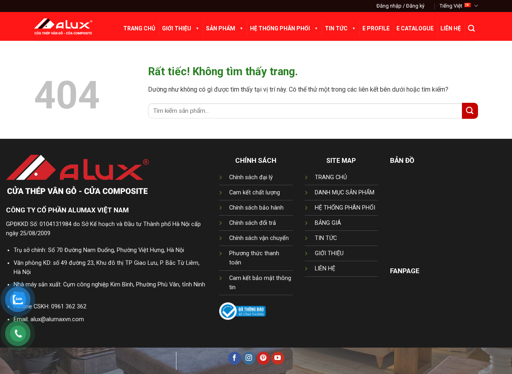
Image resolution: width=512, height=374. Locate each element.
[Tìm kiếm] (471, 28)
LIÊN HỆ (325, 268)
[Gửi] (470, 110)
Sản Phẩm (220, 28)
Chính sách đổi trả (252, 223)
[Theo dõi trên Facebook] (234, 358)
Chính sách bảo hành (256, 207)
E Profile (376, 28)
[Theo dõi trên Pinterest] (263, 358)
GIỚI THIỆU (329, 253)
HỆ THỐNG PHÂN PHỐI (345, 207)
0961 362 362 (68, 306)
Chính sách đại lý (251, 177)
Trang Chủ (139, 28)
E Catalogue (415, 28)
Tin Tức (336, 28)
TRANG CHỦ (331, 177)
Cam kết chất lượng (254, 192)
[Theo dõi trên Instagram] (249, 358)
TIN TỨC (326, 238)
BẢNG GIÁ (328, 223)
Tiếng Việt (451, 6)
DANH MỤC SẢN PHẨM (344, 192)
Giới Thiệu (176, 28)
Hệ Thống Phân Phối (280, 28)
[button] (400, 6)
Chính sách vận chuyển (259, 238)
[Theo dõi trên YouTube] (277, 358)
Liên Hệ (450, 28)
